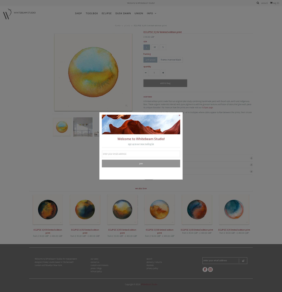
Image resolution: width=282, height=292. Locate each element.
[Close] (179, 115)
